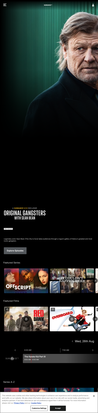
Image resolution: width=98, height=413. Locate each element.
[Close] (94, 396)
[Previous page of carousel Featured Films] (2, 319)
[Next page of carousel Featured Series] (95, 280)
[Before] (15, 350)
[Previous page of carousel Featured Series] (2, 280)
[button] (4, 5)
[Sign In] (93, 5)
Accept (58, 408)
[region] (49, 402)
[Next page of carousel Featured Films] (95, 319)
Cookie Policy (36, 403)
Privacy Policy (19, 403)
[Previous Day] (72, 341)
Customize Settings (39, 408)
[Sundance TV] (12, 358)
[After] (93, 350)
